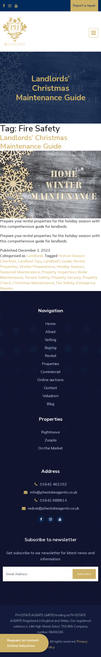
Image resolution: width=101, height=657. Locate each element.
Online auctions (50, 379)
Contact (50, 387)
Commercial (50, 371)
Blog (50, 403)
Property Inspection (59, 272)
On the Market (50, 448)
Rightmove (50, 432)
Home (50, 323)
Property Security (66, 277)
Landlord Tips (30, 261)
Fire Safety (65, 282)
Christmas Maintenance (33, 282)
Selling (50, 339)
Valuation (50, 395)
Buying (50, 347)
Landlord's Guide (57, 261)
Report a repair (84, 5)
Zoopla (50, 440)
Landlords (35, 255)
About (50, 331)
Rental (50, 355)
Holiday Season (70, 266)
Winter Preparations (37, 266)
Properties (50, 363)
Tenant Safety (37, 277)
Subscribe (84, 574)
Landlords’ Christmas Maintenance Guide (33, 142)
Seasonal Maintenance (20, 272)
